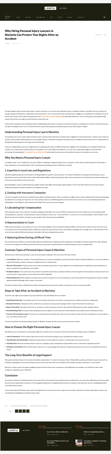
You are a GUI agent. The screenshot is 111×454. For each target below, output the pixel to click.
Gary (7, 43)
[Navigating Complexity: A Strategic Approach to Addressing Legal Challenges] (78, 443)
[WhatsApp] (27, 411)
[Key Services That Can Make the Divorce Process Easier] (42, 433)
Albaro (48, 434)
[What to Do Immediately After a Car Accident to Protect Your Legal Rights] (78, 433)
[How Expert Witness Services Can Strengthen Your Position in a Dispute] (42, 443)
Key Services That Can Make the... (58, 432)
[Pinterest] (24, 411)
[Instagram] (9, 8)
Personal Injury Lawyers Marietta (38, 406)
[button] (104, 17)
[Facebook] (6, 8)
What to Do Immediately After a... (94, 432)
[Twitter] (13, 8)
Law (105, 34)
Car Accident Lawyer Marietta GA (18, 406)
